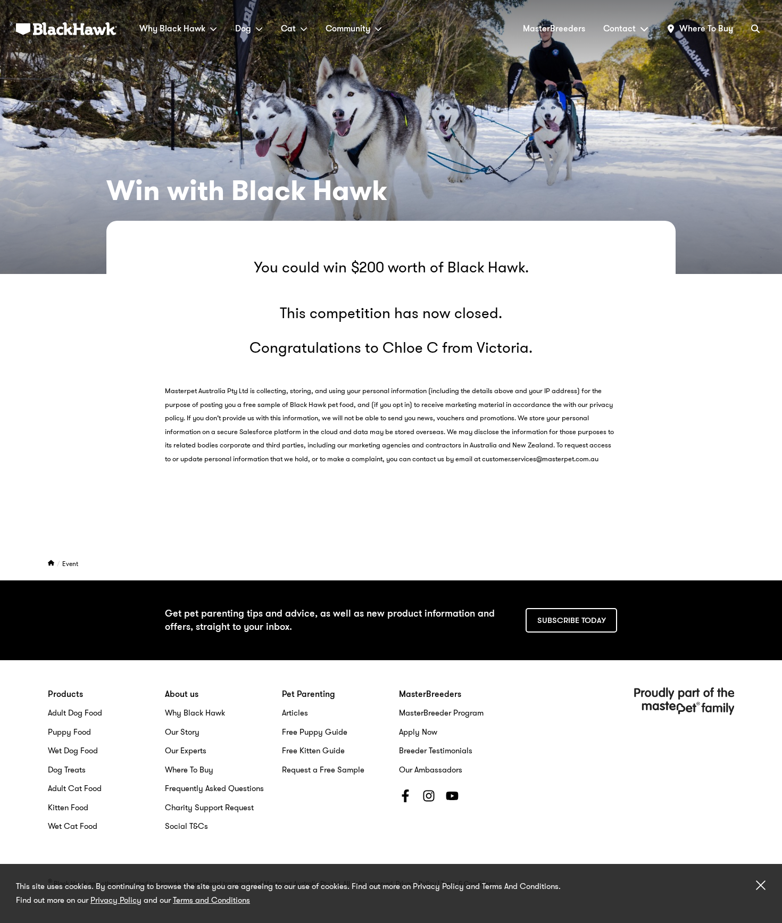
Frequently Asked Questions (214, 788)
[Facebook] (405, 798)
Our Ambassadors (430, 770)
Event (70, 563)
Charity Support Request (209, 807)
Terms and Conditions (211, 900)
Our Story (182, 732)
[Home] (52, 563)
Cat (288, 28)
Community (348, 28)
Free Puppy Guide (314, 732)
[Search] (755, 28)
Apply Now (418, 732)
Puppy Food (69, 732)
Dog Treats (67, 770)
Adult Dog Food (75, 713)
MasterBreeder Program (441, 713)
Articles (295, 713)
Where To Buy (189, 770)
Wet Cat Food (72, 826)
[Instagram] (428, 798)
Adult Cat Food (75, 788)
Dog (243, 28)
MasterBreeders (554, 28)
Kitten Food (68, 807)
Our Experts (185, 750)
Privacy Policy (116, 900)
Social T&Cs (186, 826)
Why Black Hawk (172, 28)
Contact (619, 28)
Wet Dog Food (73, 750)
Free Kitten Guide (313, 750)
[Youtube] (452, 798)
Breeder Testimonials (435, 750)
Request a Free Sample (323, 770)
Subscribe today (571, 620)
